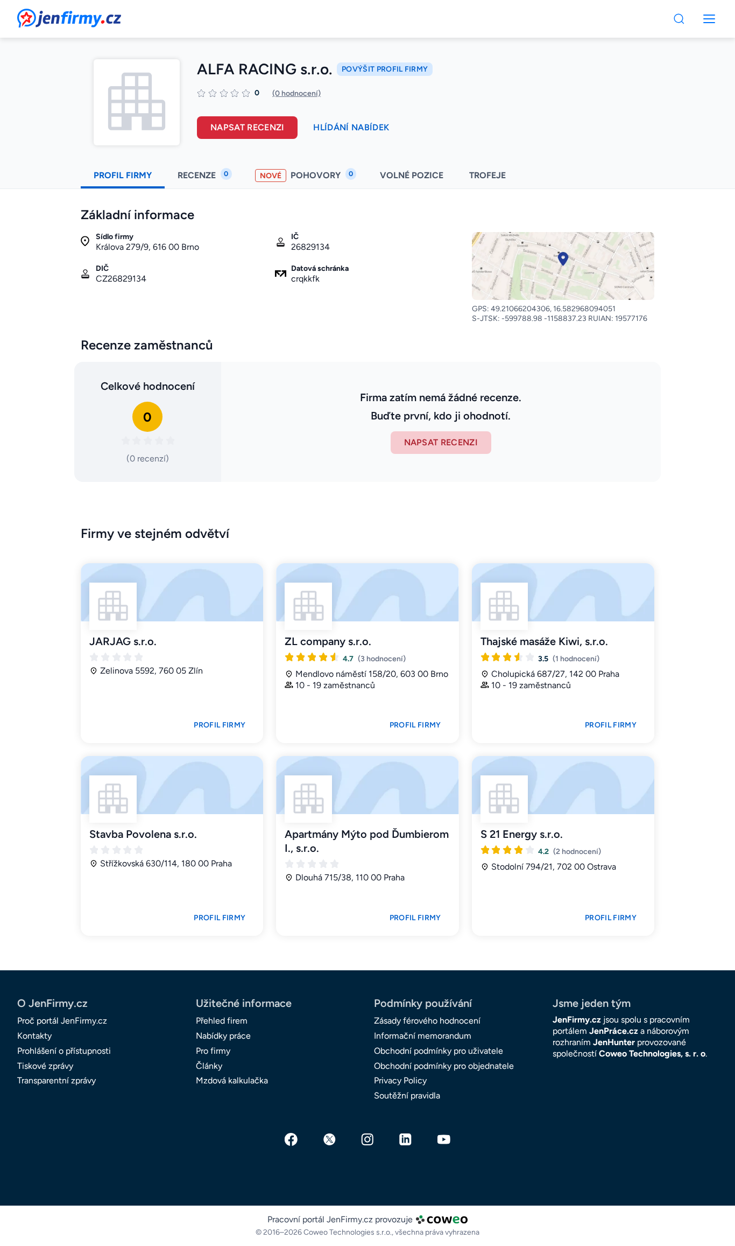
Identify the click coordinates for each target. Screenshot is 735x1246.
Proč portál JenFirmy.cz (62, 1021)
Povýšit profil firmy (385, 69)
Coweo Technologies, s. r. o (652, 1053)
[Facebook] (291, 1139)
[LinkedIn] (405, 1139)
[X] (329, 1139)
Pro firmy (213, 1051)
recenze (203, 175)
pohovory (306, 175)
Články (209, 1066)
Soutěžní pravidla (407, 1095)
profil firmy (123, 175)
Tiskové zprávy (45, 1066)
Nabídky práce (223, 1036)
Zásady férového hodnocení (427, 1021)
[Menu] (679, 18)
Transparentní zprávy (56, 1080)
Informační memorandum (422, 1036)
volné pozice (411, 175)
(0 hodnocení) (296, 93)
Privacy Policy (400, 1080)
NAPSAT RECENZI (441, 442)
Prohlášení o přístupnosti (64, 1051)
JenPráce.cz (613, 1031)
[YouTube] (443, 1139)
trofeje (488, 175)
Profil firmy (219, 725)
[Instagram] (367, 1139)
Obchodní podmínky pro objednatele (444, 1066)
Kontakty (34, 1036)
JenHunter (614, 1042)
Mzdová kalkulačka (232, 1080)
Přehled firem (222, 1021)
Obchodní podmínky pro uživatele (438, 1051)
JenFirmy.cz (46, 15)
